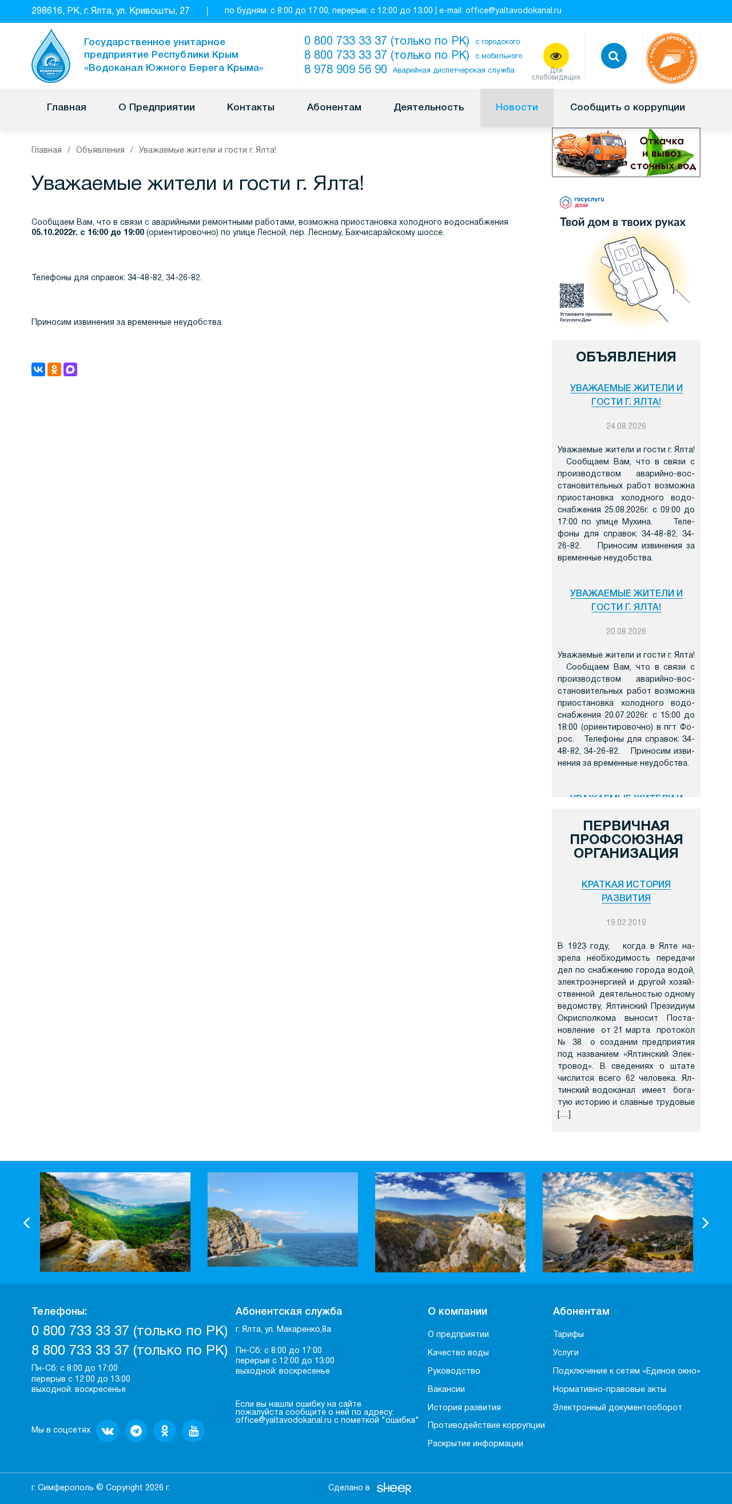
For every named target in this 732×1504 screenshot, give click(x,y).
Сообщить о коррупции (627, 108)
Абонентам (334, 108)
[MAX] (70, 369)
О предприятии (458, 1335)
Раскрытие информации (475, 1444)
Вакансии (446, 1390)
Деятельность (428, 108)
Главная (66, 108)
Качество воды (458, 1353)
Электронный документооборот (617, 1408)
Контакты (250, 108)
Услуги (566, 1353)
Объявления (100, 150)
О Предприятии (156, 108)
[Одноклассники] (54, 369)
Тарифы (568, 1335)
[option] (115, 1222)
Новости (517, 108)
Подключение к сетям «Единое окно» (627, 1371)
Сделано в (349, 1488)
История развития (464, 1408)
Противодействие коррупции (486, 1426)
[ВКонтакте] (38, 369)
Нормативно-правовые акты (609, 1390)
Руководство (454, 1371)
